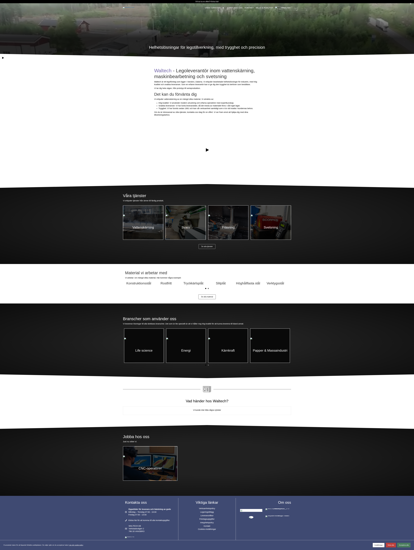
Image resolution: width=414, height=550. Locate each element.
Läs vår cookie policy (76, 545)
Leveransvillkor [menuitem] (207, 516)
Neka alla (391, 545)
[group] (138, 283)
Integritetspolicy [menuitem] (207, 523)
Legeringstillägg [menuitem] (207, 512)
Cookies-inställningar (207, 529)
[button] (223, 8)
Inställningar (378, 545)
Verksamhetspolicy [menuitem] (207, 508)
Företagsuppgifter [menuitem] (207, 519)
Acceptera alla (404, 545)
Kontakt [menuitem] (207, 526)
